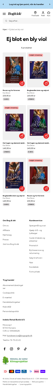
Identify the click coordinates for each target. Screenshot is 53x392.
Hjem (5, 29)
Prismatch (33, 245)
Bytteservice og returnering (36, 251)
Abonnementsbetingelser (13, 286)
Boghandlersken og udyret (38, 90)
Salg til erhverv (35, 258)
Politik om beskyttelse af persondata (16, 382)
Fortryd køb (34, 271)
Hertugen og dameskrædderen (14, 143)
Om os (6, 225)
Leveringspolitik (25, 384)
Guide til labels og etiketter (37, 239)
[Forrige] (3, 4)
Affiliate (6, 230)
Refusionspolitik (38, 382)
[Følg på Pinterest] (18, 349)
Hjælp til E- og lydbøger (35, 231)
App (31, 262)
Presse (6, 239)
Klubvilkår (7, 307)
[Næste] (49, 4)
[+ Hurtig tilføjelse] (22, 83)
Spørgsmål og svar (37, 225)
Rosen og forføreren (11, 90)
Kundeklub (34, 267)
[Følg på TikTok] (25, 349)
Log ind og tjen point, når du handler (26, 4)
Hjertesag (7, 235)
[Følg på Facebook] (4, 349)
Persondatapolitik (11, 311)
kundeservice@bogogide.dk (19, 335)
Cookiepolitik (8, 293)
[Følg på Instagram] (11, 349)
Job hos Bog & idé (11, 244)
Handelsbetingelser (11, 302)
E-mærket (7, 297)
